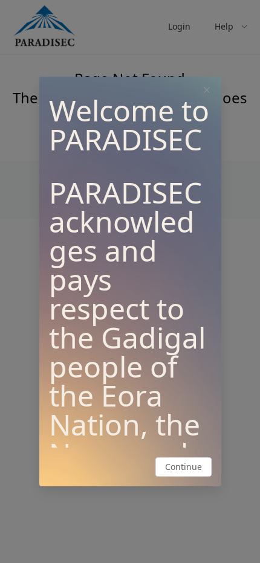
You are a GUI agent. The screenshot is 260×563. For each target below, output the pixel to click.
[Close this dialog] (206, 91)
